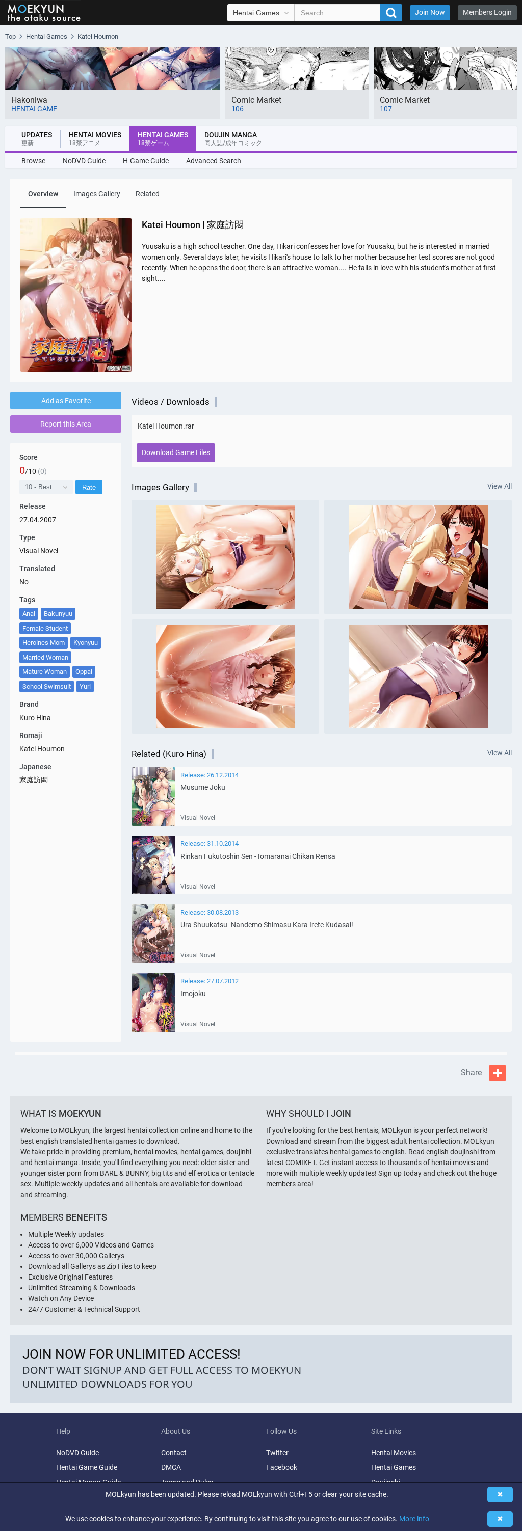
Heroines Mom (43, 642)
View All (499, 486)
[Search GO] (391, 12)
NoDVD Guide (84, 161)
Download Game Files (176, 452)
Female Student (45, 628)
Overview (43, 194)
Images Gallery (96, 194)
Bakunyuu (58, 613)
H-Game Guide (146, 161)
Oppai (83, 671)
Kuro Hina (35, 718)
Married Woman (45, 657)
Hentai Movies (393, 1453)
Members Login (487, 12)
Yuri (85, 686)
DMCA (171, 1467)
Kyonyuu (85, 642)
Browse (33, 161)
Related (148, 194)
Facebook (281, 1467)
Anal (28, 613)
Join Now (430, 12)
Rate (89, 487)
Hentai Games (393, 1467)
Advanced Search (213, 161)
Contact (174, 1453)
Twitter (277, 1453)
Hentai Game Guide (86, 1467)
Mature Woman (44, 671)
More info (414, 1519)
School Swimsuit (46, 686)
